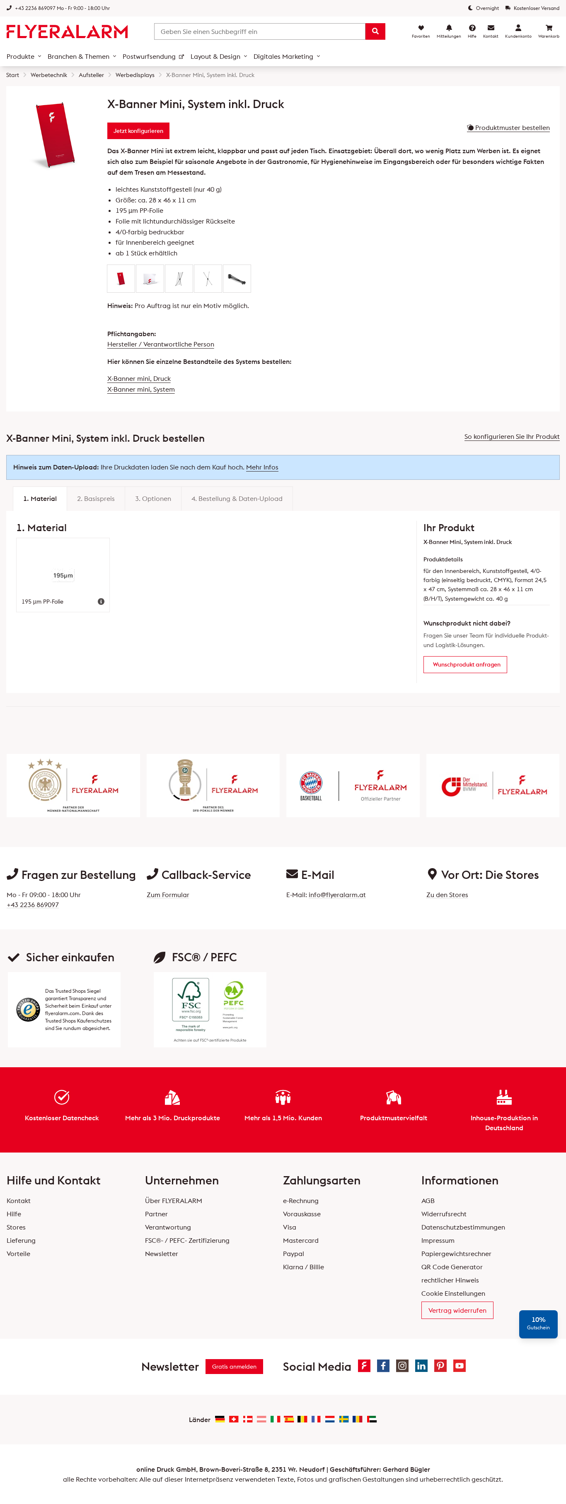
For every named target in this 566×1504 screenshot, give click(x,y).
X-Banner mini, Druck (139, 378)
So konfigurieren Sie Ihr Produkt (512, 436)
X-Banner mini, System (141, 389)
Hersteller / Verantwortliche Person (160, 344)
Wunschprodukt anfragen (467, 664)
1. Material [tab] (40, 498)
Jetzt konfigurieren (138, 131)
